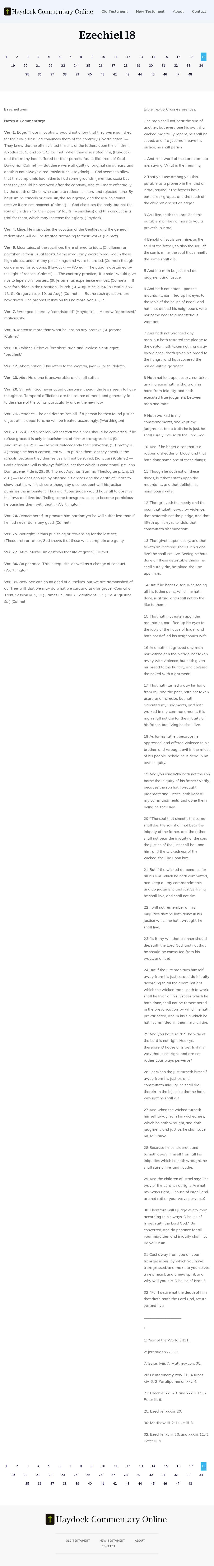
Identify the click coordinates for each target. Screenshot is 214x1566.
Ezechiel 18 (107, 34)
